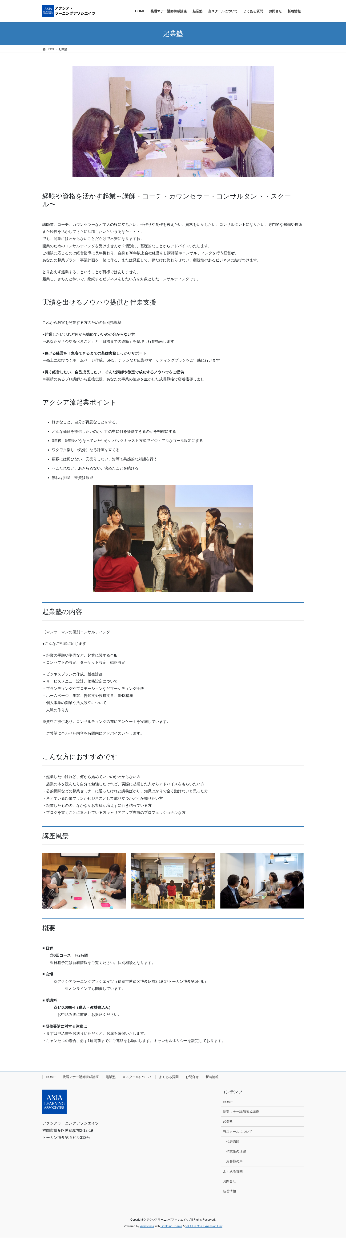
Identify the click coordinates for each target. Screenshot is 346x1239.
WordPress (147, 1226)
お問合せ (192, 1077)
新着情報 (212, 1077)
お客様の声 (234, 1161)
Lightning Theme (171, 1226)
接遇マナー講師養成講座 (81, 1077)
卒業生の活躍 (236, 1151)
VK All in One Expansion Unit (203, 1226)
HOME (51, 1077)
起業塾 (111, 1077)
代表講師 (232, 1141)
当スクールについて (137, 1077)
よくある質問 (169, 1077)
